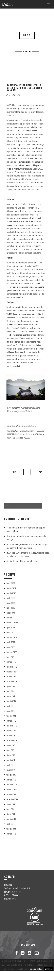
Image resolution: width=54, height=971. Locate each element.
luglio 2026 (10, 583)
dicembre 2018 (11, 666)
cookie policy (36, 969)
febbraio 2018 (11, 715)
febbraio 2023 (11, 637)
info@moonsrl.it (10, 898)
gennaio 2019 (11, 661)
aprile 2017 (10, 764)
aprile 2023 (10, 627)
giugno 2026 (11, 588)
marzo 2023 (10, 632)
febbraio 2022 (11, 651)
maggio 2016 (11, 818)
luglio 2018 (10, 691)
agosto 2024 (11, 612)
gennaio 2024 (11, 617)
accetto (48, 969)
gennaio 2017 (11, 779)
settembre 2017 (11, 740)
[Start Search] (46, 505)
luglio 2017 (10, 750)
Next (39, 472)
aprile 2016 (10, 823)
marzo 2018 (10, 710)
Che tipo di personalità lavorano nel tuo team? (22, 561)
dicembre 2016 (11, 784)
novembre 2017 (11, 730)
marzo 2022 (10, 646)
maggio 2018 (11, 701)
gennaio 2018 (11, 720)
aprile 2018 (10, 705)
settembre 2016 (12, 799)
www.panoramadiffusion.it (23, 411)
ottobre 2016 (11, 794)
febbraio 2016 (11, 828)
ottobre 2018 (11, 676)
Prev (14, 472)
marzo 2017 (10, 769)
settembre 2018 (12, 681)
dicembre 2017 (11, 725)
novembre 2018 (11, 671)
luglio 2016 (10, 809)
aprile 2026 (10, 597)
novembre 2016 (11, 789)
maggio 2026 (11, 592)
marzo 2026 (10, 602)
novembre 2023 (12, 622)
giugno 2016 (10, 813)
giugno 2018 (10, 696)
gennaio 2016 (11, 833)
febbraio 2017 (11, 774)
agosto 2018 (10, 686)
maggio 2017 (10, 759)
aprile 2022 (10, 642)
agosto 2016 (10, 804)
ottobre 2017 (10, 735)
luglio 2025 (10, 607)
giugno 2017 (10, 755)
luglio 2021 (10, 656)
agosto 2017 (10, 745)
